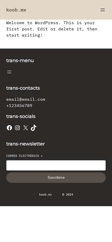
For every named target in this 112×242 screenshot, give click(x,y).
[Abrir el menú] (102, 10)
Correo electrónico (24, 156)
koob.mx (16, 10)
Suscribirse (56, 177)
